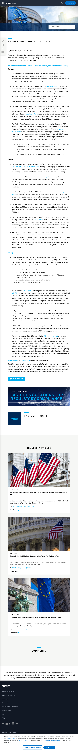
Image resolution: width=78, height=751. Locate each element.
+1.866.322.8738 (9, 691)
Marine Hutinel (13, 360)
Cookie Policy (10, 738)
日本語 (3, 718)
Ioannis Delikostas (18, 506)
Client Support (6, 699)
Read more (14, 510)
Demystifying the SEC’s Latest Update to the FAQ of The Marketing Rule (34, 556)
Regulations (30, 506)
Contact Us (5, 703)
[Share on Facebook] (3, 48)
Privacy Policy (23, 740)
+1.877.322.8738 (11, 695)
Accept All (49, 747)
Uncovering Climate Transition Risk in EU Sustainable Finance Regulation (35, 617)
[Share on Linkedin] (3, 45)
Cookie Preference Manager (32, 747)
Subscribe (70, 3)
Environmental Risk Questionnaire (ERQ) (26, 167)
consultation (39, 220)
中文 (3, 714)
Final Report (27, 290)
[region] (39, 742)
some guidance (47, 177)
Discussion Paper (53, 86)
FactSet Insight (15, 51)
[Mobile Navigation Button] (3, 3)
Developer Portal (6, 710)
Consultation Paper (31, 114)
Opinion (28, 326)
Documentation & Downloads (10, 706)
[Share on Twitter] (3, 41)
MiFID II (14, 293)
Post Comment (17, 379)
